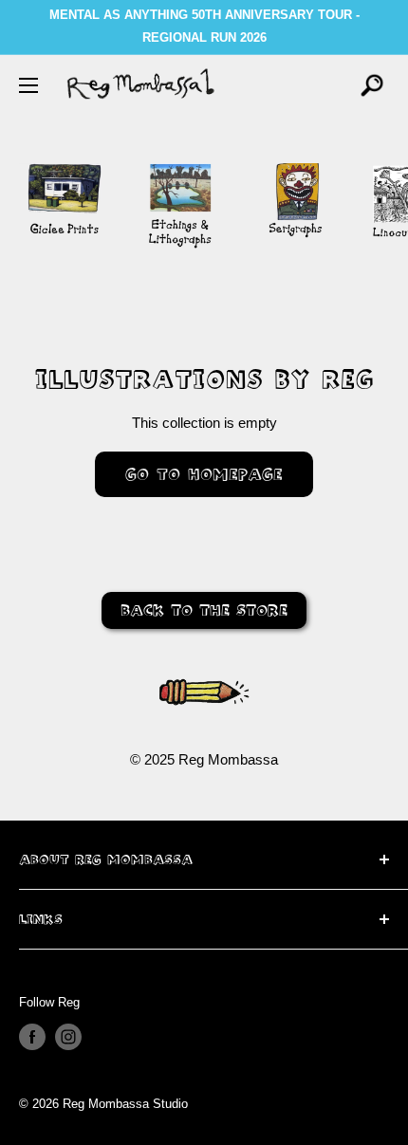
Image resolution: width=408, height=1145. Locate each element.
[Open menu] (28, 85)
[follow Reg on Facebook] (32, 1037)
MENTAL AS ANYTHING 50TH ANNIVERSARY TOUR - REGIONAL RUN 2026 (204, 26)
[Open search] (372, 85)
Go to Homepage (204, 474)
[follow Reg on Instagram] (68, 1037)
